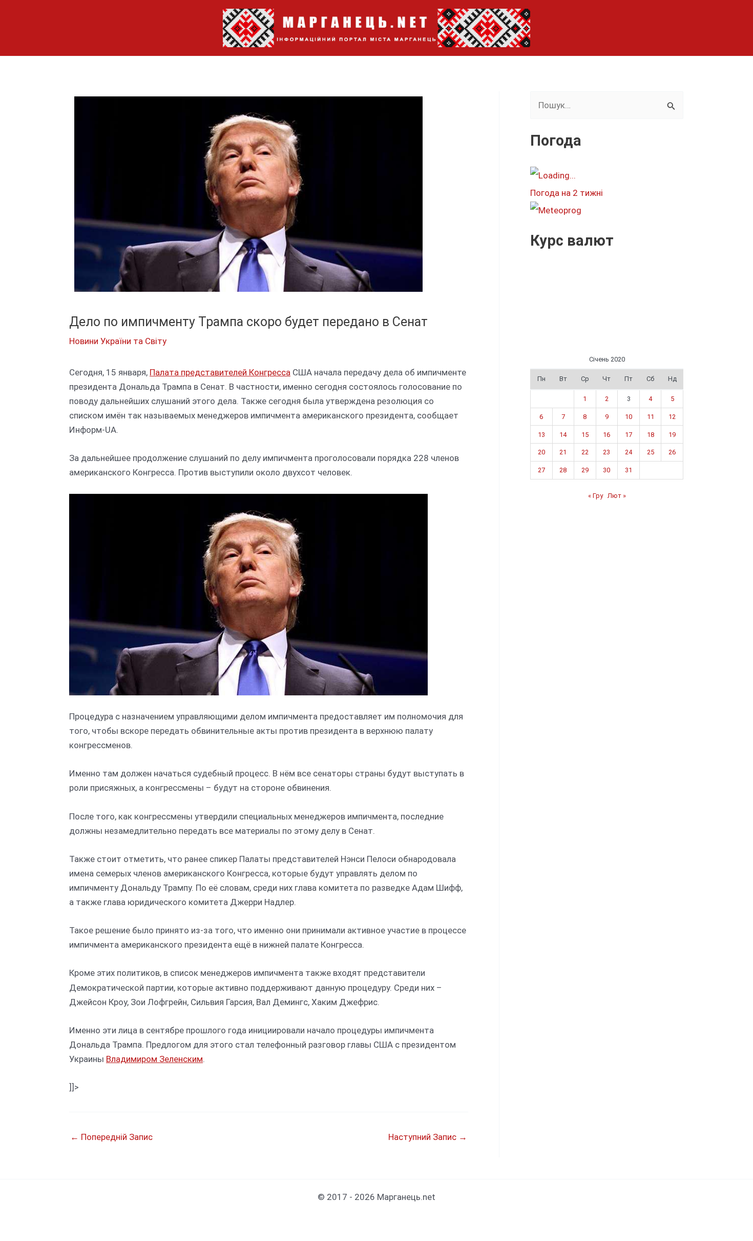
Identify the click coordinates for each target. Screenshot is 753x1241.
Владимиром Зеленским (154, 1059)
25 (650, 452)
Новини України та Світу (117, 341)
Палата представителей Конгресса (220, 372)
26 (672, 452)
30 (606, 470)
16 (606, 434)
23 (606, 452)
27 (541, 470)
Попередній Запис (111, 1137)
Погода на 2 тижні (566, 193)
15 (585, 434)
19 (672, 434)
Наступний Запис (427, 1137)
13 (541, 434)
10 (628, 417)
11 (650, 417)
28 (563, 470)
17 (628, 434)
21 (563, 452)
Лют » (617, 495)
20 (541, 452)
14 (563, 434)
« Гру (595, 495)
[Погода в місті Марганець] (606, 175)
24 (628, 452)
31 (628, 470)
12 (672, 417)
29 (585, 470)
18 (650, 434)
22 (585, 452)
